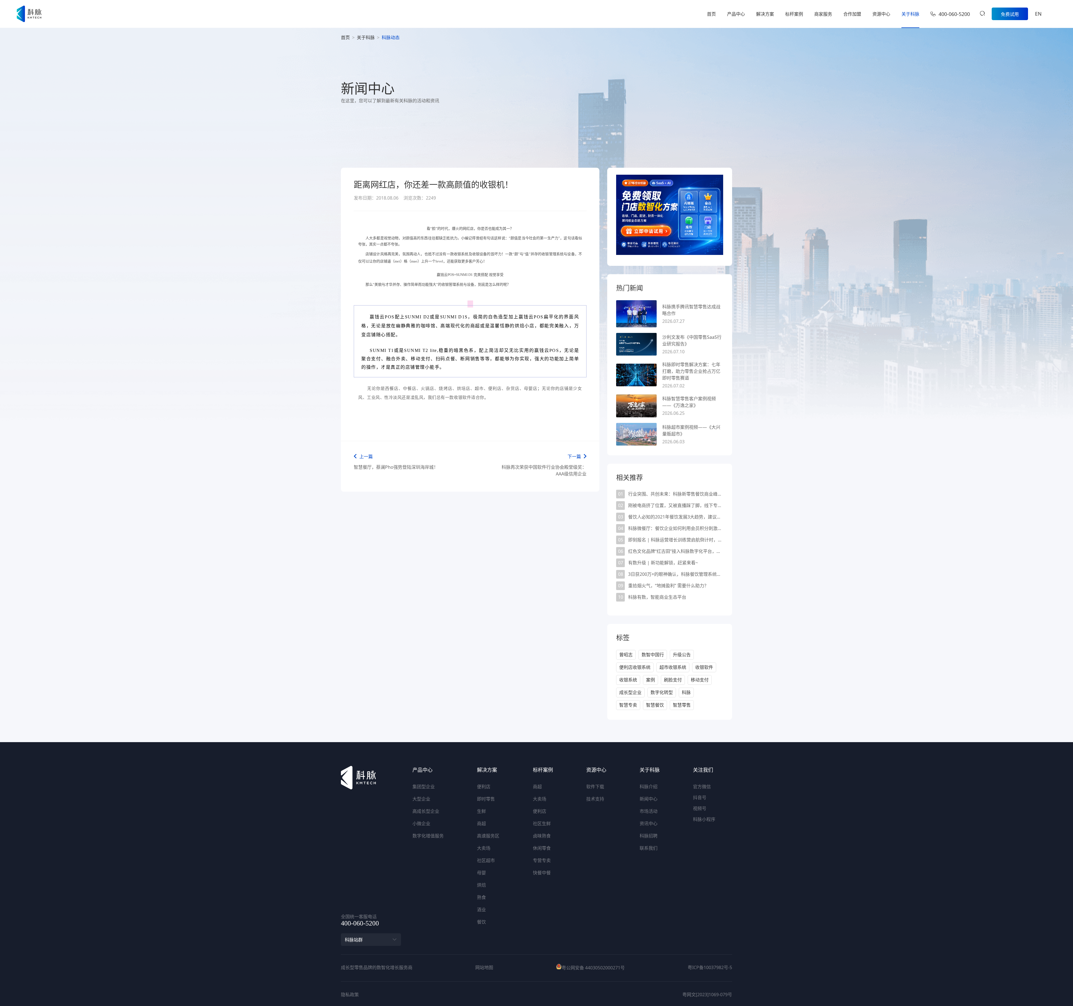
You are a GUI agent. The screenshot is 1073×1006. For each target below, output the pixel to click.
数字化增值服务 (428, 836)
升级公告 (682, 655)
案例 (650, 680)
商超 (481, 823)
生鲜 (481, 811)
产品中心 (736, 14)
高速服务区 (488, 836)
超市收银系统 (672, 667)
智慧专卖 (628, 705)
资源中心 (881, 14)
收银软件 (704, 667)
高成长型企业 (425, 811)
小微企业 (421, 823)
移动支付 (700, 680)
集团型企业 (423, 787)
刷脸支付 (673, 680)
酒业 (481, 909)
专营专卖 (542, 860)
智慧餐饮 (655, 705)
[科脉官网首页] (29, 14)
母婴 (481, 873)
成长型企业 (630, 692)
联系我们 (648, 848)
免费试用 (1010, 14)
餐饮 (481, 922)
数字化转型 (662, 692)
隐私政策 (350, 994)
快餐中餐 (542, 873)
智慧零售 (682, 705)
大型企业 (421, 799)
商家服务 (823, 14)
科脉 (686, 692)
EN (1038, 13)
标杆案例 (794, 14)
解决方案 (765, 14)
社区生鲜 (542, 823)
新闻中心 (648, 799)
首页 (711, 14)
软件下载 (595, 787)
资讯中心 (648, 823)
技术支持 (595, 799)
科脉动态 (391, 37)
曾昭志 (626, 655)
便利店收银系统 (635, 667)
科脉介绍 (648, 787)
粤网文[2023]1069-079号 (707, 994)
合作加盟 (852, 14)
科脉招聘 (648, 836)
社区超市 (486, 860)
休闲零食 (542, 848)
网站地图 (484, 967)
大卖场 (483, 848)
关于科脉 (910, 14)
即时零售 (486, 799)
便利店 (483, 787)
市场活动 (648, 811)
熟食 (481, 897)
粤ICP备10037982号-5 (710, 967)
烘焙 (481, 885)
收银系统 (628, 680)
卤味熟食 (542, 836)
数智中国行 (653, 655)
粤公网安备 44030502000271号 (593, 968)
